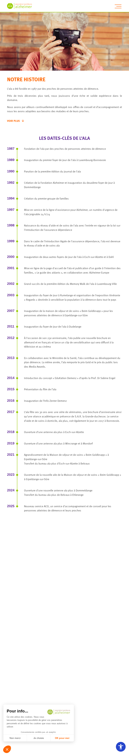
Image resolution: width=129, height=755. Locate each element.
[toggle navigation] (118, 6)
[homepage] (21, 6)
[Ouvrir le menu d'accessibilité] (121, 747)
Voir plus (13, 121)
